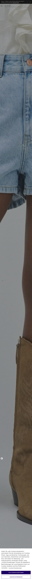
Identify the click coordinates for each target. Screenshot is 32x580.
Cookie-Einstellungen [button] (15, 568)
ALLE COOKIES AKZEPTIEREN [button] (16, 572)
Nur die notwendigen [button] (16, 577)
